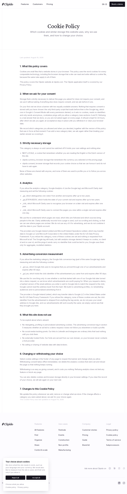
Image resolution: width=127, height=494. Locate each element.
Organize (38, 440)
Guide (84, 440)
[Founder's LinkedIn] (119, 483)
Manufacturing (64, 450)
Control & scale (41, 450)
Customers (38, 4)
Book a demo (117, 4)
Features (25, 4)
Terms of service (113, 440)
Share (36, 445)
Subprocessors (112, 445)
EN (103, 4)
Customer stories (89, 430)
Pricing (85, 435)
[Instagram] (124, 483)
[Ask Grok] (124, 468)
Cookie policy (112, 435)
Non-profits (63, 445)
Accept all (36, 478)
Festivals (62, 430)
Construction (63, 440)
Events (61, 435)
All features (39, 430)
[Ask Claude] (114, 468)
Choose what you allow (15, 484)
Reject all (15, 478)
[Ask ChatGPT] (110, 468)
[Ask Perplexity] (119, 468)
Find (36, 435)
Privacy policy (112, 430)
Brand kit (86, 445)
